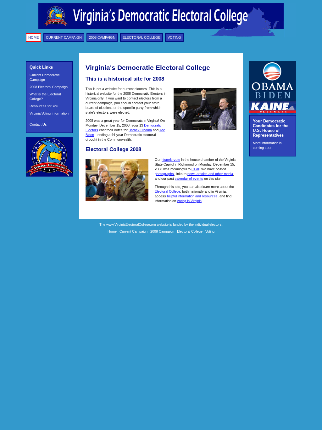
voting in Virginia (189, 201)
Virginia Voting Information (49, 113)
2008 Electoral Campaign (49, 87)
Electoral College (141, 37)
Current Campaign (64, 37)
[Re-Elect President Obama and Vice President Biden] (272, 100)
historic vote (171, 159)
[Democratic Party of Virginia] (49, 175)
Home (33, 37)
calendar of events (189, 178)
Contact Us (38, 124)
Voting (174, 37)
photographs (164, 174)
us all (195, 169)
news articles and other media (210, 174)
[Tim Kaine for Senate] (272, 114)
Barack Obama (140, 130)
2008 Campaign (102, 37)
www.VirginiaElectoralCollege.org (131, 224)
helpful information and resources (192, 196)
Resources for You (44, 106)
